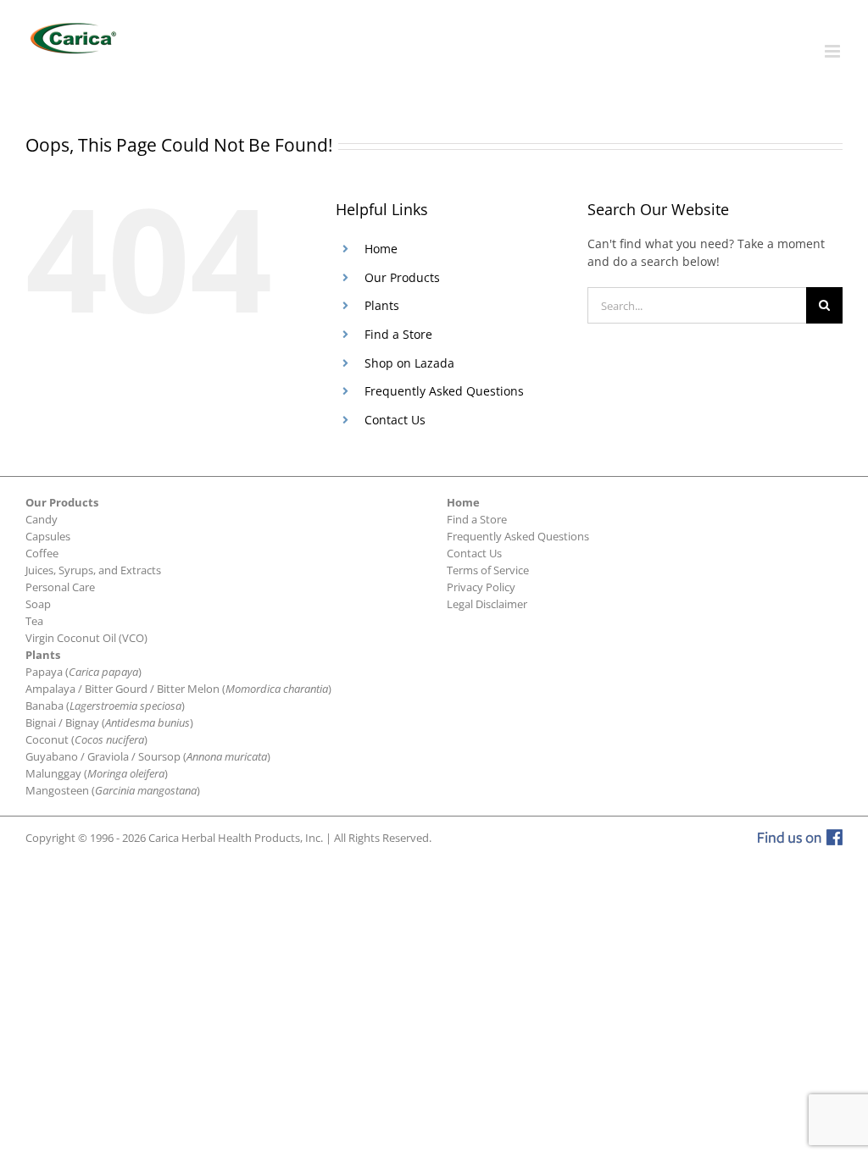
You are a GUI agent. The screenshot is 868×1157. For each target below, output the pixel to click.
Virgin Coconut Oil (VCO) (86, 637)
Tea (34, 620)
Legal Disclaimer (487, 604)
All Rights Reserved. (382, 837)
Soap (38, 604)
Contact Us (395, 420)
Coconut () (86, 739)
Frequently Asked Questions (444, 391)
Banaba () (105, 705)
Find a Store (398, 334)
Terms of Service (488, 570)
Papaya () (83, 671)
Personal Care (60, 587)
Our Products (402, 277)
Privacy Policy (481, 587)
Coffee (41, 553)
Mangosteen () (112, 790)
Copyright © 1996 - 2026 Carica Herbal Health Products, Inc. (174, 837)
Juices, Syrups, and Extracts (93, 570)
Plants (381, 305)
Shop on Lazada (409, 363)
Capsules (47, 536)
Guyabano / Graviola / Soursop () (147, 756)
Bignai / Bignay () (109, 722)
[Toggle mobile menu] (834, 51)
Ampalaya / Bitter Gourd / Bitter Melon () (178, 688)
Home (381, 249)
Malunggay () (96, 773)
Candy (41, 519)
